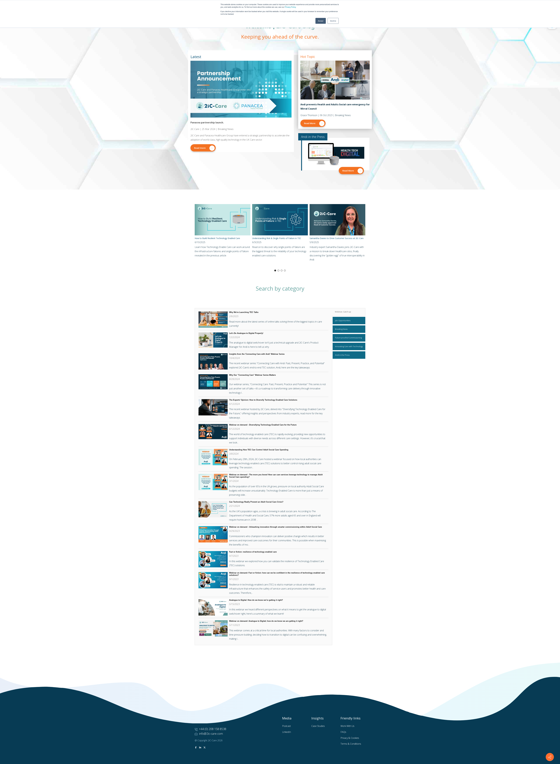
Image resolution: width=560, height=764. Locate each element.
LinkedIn (286, 732)
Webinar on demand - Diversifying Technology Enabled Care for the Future (262, 425)
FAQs (343, 732)
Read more (200, 147)
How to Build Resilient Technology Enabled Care (217, 238)
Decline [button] (333, 21)
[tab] (348, 312)
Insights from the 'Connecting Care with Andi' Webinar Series (257, 354)
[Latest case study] (335, 80)
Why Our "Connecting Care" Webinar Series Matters (252, 375)
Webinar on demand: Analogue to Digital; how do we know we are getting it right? (266, 621)
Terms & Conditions (351, 743)
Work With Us (347, 726)
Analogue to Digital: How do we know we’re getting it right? (256, 600)
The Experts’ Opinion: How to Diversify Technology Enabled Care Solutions (263, 400)
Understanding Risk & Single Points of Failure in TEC (276, 238)
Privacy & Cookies (350, 738)
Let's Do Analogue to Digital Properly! (246, 333)
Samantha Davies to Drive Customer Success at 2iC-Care (337, 238)
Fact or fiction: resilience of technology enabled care (253, 552)
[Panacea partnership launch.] (241, 89)
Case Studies (318, 726)
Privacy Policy (290, 7)
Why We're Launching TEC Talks (243, 312)
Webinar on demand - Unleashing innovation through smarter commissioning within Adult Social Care (275, 527)
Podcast (286, 726)
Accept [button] (320, 21)
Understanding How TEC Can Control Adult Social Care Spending (258, 450)
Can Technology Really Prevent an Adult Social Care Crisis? (256, 502)
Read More (310, 123)
